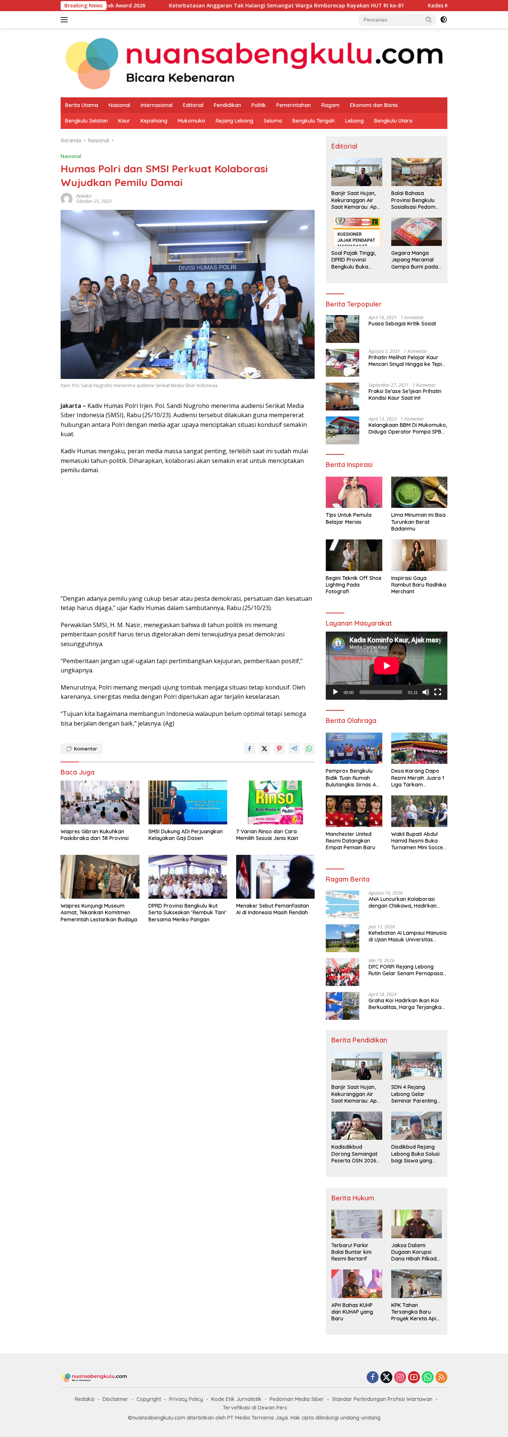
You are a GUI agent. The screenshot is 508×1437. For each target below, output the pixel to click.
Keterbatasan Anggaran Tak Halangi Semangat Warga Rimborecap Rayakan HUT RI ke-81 (232, 5)
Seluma (273, 120)
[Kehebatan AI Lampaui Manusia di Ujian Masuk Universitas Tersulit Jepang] (342, 938)
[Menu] (66, 19)
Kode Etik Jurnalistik (236, 1399)
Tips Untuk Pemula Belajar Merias (349, 518)
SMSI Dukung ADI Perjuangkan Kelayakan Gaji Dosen (185, 834)
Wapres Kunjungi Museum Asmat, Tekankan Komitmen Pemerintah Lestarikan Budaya (99, 912)
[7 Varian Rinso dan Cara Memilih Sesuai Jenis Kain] (275, 803)
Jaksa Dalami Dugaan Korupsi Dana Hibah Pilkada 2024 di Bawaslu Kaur (415, 1252)
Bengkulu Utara (393, 120)
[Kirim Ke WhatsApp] (309, 748)
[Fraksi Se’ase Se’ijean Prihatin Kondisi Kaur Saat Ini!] (342, 397)
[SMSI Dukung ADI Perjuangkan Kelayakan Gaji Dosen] (187, 803)
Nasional (119, 105)
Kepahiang (154, 120)
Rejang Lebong (234, 120)
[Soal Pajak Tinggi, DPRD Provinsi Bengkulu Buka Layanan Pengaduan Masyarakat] (356, 232)
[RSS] (441, 1377)
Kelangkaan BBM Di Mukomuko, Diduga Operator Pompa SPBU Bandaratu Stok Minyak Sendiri (408, 428)
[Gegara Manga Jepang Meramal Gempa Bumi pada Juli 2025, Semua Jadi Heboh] (416, 232)
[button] (428, 19)
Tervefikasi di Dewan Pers (255, 1407)
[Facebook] (373, 1377)
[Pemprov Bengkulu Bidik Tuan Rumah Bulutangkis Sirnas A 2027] (354, 748)
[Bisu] (426, 692)
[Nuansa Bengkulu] (254, 62)
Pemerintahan (293, 105)
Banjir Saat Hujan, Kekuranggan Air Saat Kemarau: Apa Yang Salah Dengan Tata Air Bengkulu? (355, 200)
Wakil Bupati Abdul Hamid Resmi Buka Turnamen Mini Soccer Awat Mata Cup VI (418, 841)
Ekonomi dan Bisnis (374, 105)
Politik (258, 105)
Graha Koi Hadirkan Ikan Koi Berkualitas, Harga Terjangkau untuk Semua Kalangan (406, 1004)
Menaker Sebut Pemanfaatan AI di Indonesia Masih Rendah (272, 909)
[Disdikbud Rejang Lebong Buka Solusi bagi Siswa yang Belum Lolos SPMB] (416, 1126)
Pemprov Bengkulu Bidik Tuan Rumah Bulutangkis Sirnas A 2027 (351, 778)
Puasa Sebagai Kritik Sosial (402, 323)
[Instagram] (400, 1377)
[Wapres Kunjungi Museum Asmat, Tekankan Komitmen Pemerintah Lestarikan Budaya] (100, 877)
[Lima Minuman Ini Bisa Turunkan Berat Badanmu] (419, 492)
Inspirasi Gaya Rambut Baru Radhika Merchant (418, 585)
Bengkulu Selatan (86, 120)
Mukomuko (191, 120)
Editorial (193, 105)
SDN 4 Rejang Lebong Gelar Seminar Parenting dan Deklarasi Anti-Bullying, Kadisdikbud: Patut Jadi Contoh (415, 1094)
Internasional (157, 105)
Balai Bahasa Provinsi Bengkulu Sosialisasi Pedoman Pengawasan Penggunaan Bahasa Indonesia (416, 200)
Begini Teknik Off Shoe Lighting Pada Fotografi (354, 585)
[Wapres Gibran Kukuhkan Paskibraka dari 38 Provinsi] (100, 803)
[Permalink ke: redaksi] (67, 198)
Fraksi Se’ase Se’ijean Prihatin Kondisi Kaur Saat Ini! (405, 394)
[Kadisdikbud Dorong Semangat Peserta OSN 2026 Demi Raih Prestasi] (356, 1126)
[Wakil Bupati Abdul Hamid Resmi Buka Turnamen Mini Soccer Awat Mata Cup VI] (419, 811)
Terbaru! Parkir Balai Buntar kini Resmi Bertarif (351, 1252)
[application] (386, 666)
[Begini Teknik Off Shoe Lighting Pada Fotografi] (354, 555)
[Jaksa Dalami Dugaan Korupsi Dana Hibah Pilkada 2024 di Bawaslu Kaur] (416, 1224)
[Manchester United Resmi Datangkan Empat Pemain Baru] (354, 811)
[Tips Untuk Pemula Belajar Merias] (354, 492)
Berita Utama (81, 105)
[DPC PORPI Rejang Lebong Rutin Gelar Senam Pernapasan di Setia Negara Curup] (342, 972)
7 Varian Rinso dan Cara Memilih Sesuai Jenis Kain (267, 834)
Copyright (148, 1399)
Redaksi (84, 1399)
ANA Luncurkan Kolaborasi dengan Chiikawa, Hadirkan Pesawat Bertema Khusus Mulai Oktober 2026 (407, 902)
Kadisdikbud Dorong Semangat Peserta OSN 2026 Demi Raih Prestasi (354, 1154)
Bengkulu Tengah (313, 120)
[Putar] (335, 692)
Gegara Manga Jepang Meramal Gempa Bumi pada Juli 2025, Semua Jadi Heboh (414, 260)
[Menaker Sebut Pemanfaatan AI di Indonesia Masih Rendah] (275, 877)
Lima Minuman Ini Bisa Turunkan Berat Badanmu (418, 522)
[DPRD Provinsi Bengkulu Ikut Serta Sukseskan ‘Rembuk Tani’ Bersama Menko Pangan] (187, 877)
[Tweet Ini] (264, 748)
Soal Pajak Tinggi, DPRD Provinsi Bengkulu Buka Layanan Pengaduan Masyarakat (353, 260)
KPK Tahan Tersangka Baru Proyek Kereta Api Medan (413, 1312)
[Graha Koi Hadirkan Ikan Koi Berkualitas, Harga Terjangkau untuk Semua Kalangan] (342, 1006)
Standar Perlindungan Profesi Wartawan (382, 1399)
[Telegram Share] (294, 748)
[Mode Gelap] (443, 19)
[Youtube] (414, 1377)
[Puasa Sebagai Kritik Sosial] (342, 329)
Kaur (124, 120)
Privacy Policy (186, 1399)
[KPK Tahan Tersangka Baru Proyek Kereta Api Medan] (416, 1283)
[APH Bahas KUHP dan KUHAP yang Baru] (356, 1283)
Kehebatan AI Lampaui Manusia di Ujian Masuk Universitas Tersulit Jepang (408, 936)
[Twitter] (386, 1377)
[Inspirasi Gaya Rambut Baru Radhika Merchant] (419, 555)
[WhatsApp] (428, 1377)
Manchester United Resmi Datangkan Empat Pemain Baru (350, 841)
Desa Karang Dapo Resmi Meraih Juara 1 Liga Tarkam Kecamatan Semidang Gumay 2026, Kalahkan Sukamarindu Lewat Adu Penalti (418, 778)
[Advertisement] (188, 535)
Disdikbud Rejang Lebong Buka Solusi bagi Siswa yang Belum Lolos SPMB (415, 1154)
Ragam (330, 105)
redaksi (83, 196)
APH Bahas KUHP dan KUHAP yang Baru (352, 1312)
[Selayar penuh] (437, 692)
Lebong (354, 120)
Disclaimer (115, 1399)
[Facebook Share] (249, 748)
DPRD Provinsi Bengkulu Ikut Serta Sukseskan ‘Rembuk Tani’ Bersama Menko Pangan (187, 912)
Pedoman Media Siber (297, 1399)
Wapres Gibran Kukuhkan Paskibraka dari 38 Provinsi (95, 834)
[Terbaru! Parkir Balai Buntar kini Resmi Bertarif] (356, 1224)
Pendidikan (227, 105)
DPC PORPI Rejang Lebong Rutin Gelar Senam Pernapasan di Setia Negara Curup (407, 970)
